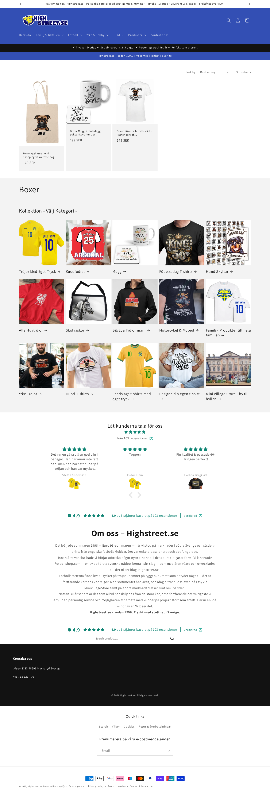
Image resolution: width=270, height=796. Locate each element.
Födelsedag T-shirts (175, 271)
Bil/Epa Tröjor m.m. (128, 330)
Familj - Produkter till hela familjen (228, 332)
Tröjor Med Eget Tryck (37, 271)
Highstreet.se (35, 786)
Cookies (129, 726)
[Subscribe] (168, 751)
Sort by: (191, 72)
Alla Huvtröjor (31, 330)
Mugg (117, 271)
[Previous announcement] (20, 4)
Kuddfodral (75, 271)
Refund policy (76, 786)
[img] (135, 432)
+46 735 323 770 (23, 676)
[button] (49, 35)
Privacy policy (96, 786)
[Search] (172, 638)
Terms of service (117, 786)
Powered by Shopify (54, 786)
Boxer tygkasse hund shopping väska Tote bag (38, 155)
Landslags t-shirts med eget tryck (131, 396)
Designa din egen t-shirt (179, 393)
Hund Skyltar (217, 271)
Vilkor (116, 726)
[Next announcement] (249, 4)
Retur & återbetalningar (155, 726)
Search (103, 726)
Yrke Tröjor (28, 393)
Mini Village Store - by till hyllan (227, 396)
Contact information (141, 786)
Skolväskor (75, 330)
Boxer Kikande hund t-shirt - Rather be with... (134, 132)
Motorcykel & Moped (176, 330)
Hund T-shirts (77, 393)
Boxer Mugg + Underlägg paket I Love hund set (85, 132)
